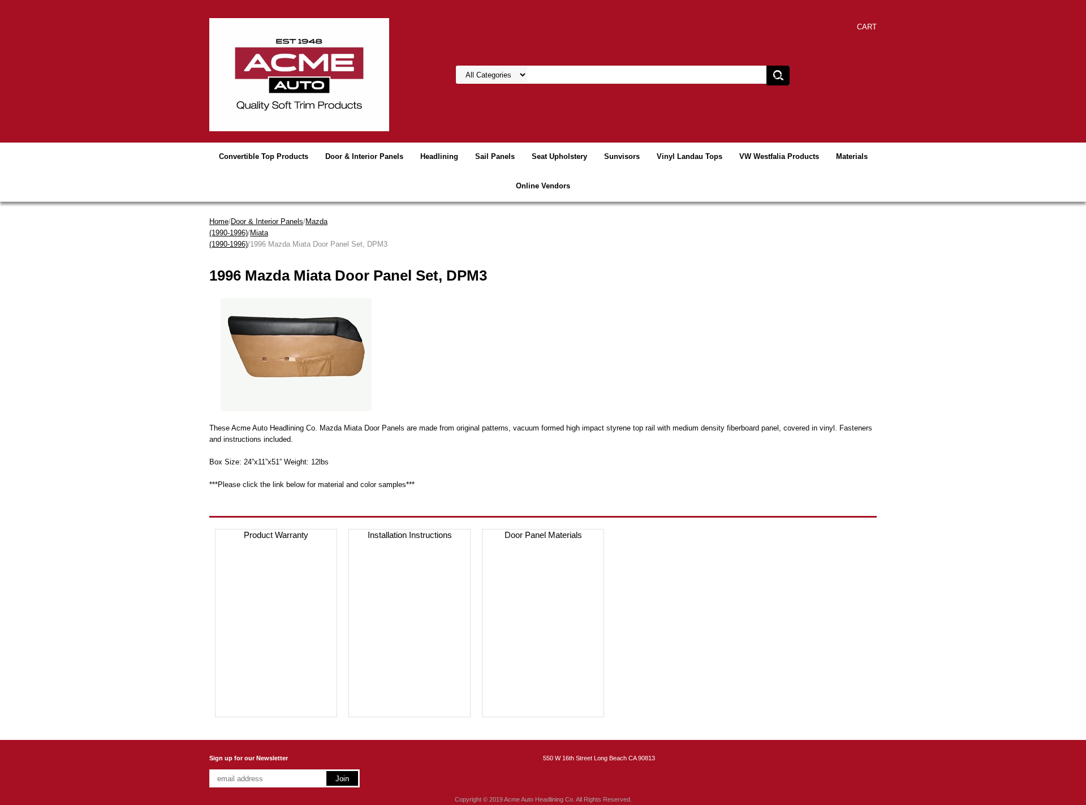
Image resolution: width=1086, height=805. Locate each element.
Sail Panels (495, 156)
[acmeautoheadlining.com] (299, 74)
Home (219, 221)
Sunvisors (622, 156)
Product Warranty (276, 535)
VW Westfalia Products (779, 156)
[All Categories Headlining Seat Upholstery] (594, 75)
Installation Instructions (410, 535)
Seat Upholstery (559, 156)
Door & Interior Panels (364, 156)
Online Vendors (543, 186)
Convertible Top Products (263, 156)
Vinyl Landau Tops (689, 156)
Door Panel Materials (543, 535)
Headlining (439, 156)
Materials (852, 156)
